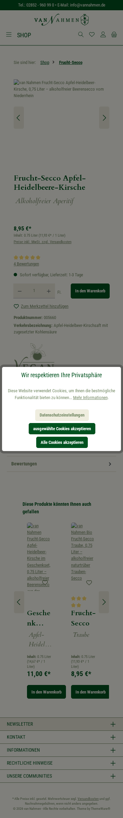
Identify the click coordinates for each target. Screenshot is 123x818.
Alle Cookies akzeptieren (62, 442)
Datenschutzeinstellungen (62, 415)
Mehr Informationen (90, 397)
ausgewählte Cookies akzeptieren (62, 428)
